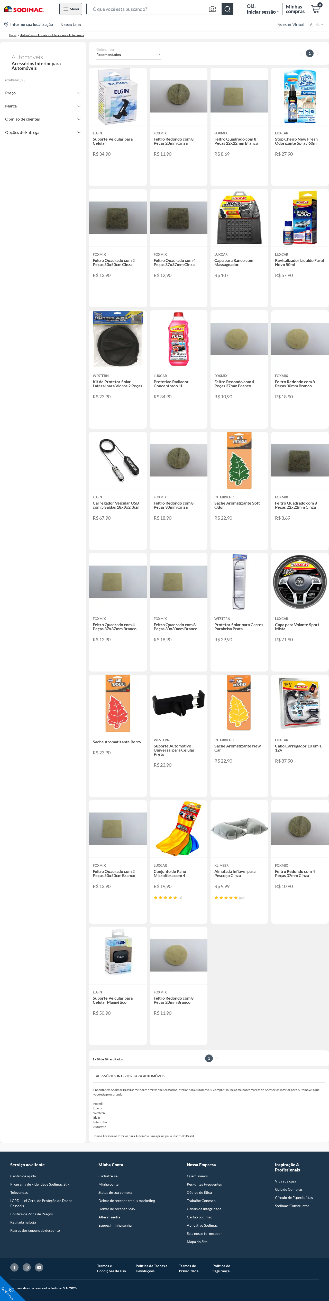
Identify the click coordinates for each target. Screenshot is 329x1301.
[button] (159, 9)
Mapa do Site (197, 1241)
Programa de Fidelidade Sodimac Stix (39, 1184)
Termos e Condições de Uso (111, 1268)
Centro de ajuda (23, 1176)
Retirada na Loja (23, 1222)
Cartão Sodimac (199, 1217)
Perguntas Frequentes (204, 1184)
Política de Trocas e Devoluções (152, 1268)
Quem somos (197, 1176)
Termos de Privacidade (188, 1268)
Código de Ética (199, 1192)
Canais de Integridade (204, 1209)
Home (12, 35)
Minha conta (108, 1184)
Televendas (19, 1192)
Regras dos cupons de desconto (35, 1230)
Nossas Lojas (71, 24)
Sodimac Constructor (292, 1206)
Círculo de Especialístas (294, 1197)
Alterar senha (109, 1217)
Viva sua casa (285, 1181)
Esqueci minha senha (115, 1225)
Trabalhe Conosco (201, 1200)
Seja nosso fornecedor (204, 1233)
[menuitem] (313, 24)
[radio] (156, 898)
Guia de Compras (289, 1189)
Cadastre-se (107, 1176)
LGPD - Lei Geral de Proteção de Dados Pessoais (41, 1203)
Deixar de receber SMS (116, 1209)
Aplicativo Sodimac (202, 1225)
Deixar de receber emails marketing (126, 1200)
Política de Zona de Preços (31, 1214)
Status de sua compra (115, 1192)
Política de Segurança (221, 1268)
